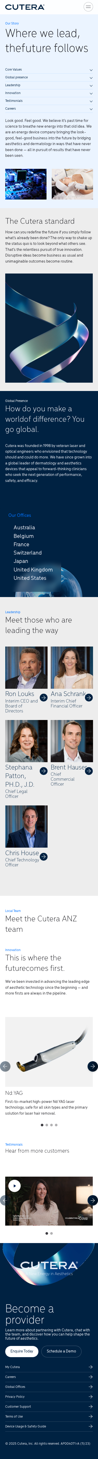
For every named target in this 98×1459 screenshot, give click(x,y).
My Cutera (12, 1367)
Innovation (13, 93)
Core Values (13, 69)
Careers (10, 108)
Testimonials (13, 101)
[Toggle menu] (88, 6)
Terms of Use (14, 1416)
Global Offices (15, 1387)
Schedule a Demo (61, 1351)
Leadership (12, 85)
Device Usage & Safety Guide (25, 1426)
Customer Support (18, 1406)
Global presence (16, 77)
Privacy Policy (15, 1397)
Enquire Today (21, 1351)
